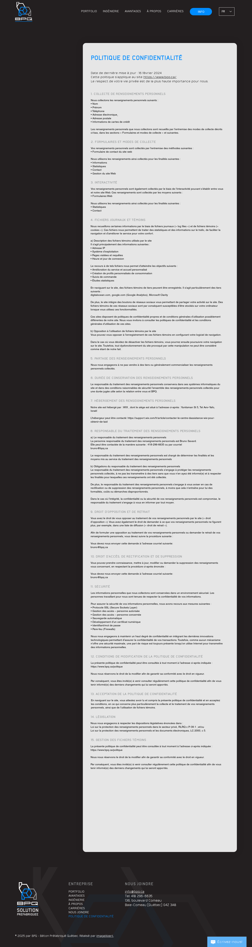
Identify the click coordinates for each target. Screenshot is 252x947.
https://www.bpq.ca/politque (107, 666)
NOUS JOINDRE (78, 912)
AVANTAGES (76, 895)
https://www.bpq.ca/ (160, 77)
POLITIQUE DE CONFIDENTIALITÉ (91, 916)
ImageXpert (104, 936)
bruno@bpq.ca (99, 448)
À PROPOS (75, 904)
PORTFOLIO (76, 891)
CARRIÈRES (76, 908)
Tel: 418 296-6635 (138, 896)
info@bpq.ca (134, 891)
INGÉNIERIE (76, 900)
